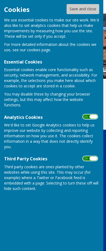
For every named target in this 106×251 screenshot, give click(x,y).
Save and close (83, 8)
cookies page (38, 49)
